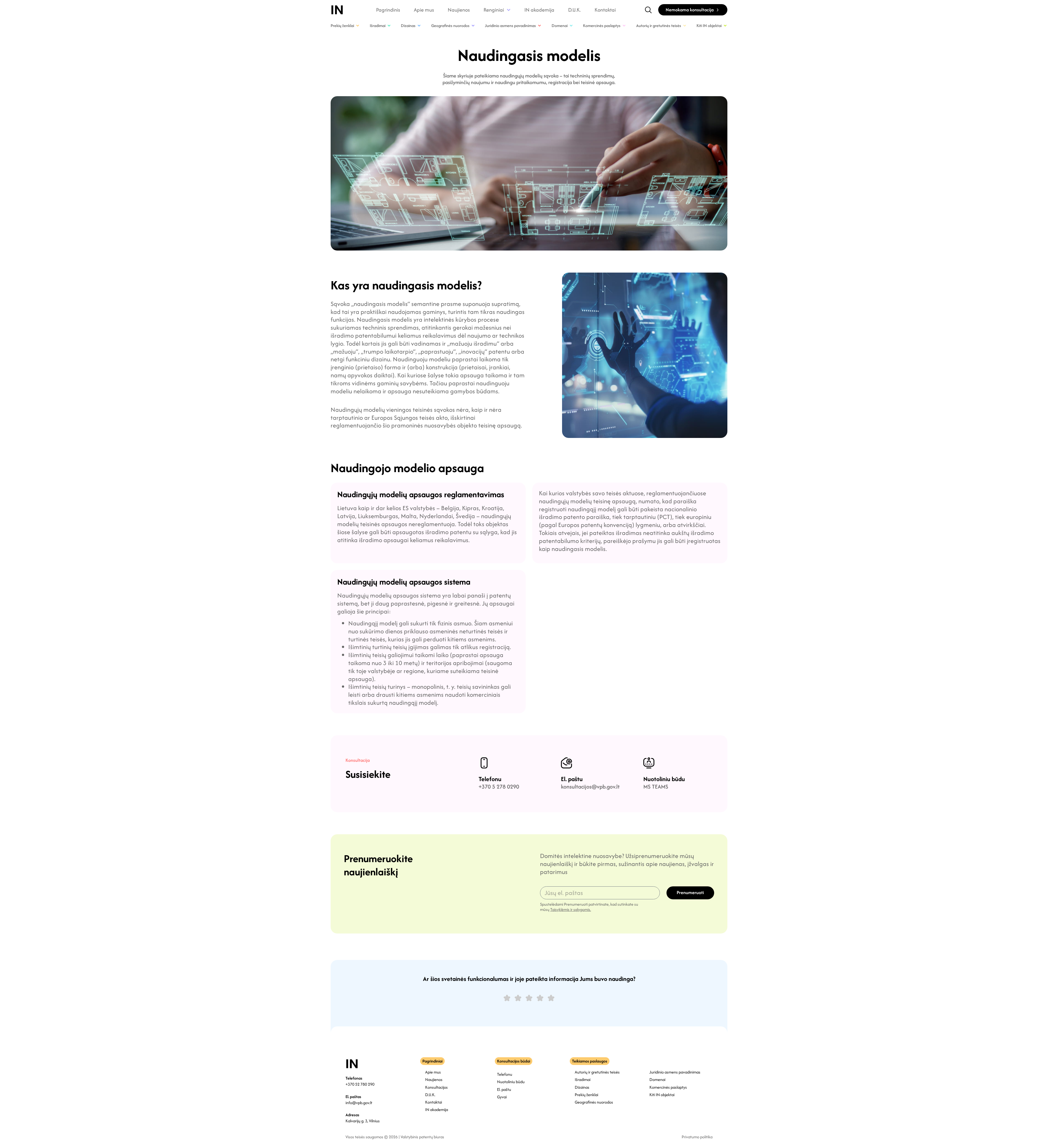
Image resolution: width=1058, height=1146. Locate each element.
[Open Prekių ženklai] (357, 25)
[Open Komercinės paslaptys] (624, 25)
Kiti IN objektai (661, 1094)
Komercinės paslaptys (668, 1087)
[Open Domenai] (571, 25)
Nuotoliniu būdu (664, 778)
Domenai (657, 1079)
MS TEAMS (655, 786)
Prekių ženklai (586, 1094)
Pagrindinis (388, 10)
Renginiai (494, 10)
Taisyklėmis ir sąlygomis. (570, 909)
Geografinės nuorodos (594, 1102)
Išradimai (582, 1079)
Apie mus (424, 10)
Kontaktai (605, 10)
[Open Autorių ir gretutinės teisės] (684, 25)
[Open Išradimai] (389, 25)
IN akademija (539, 10)
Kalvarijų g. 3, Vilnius (363, 1121)
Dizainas (582, 1087)
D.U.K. (574, 10)
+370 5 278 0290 (499, 786)
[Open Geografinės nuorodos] (473, 25)
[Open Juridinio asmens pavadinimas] (539, 25)
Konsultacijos (436, 1087)
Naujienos (459, 10)
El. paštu (572, 778)
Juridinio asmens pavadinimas (674, 1072)
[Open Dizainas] (419, 25)
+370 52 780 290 (360, 1084)
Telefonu (490, 778)
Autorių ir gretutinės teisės (597, 1072)
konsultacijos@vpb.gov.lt (590, 786)
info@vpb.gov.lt (359, 1102)
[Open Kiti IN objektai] (725, 25)
